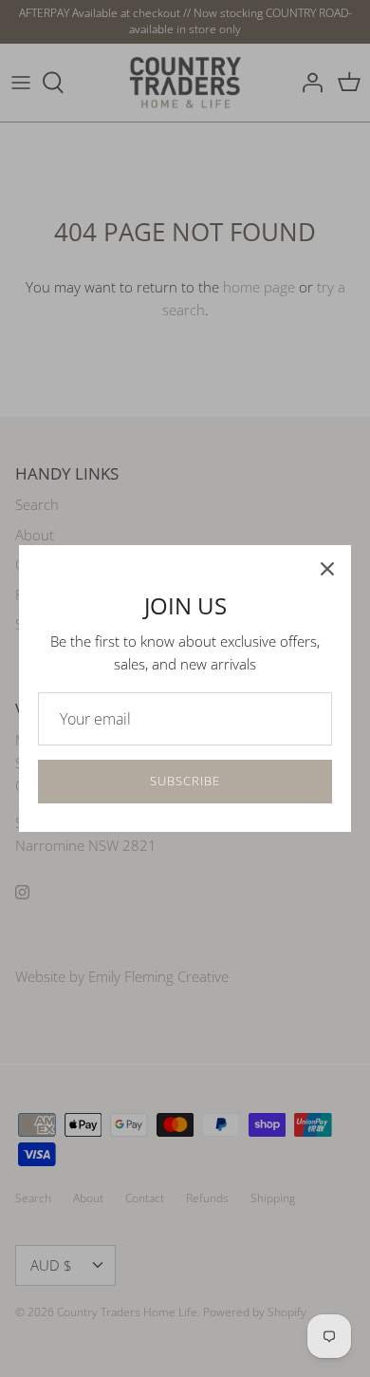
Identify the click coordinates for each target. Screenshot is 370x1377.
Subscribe (185, 780)
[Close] (327, 569)
